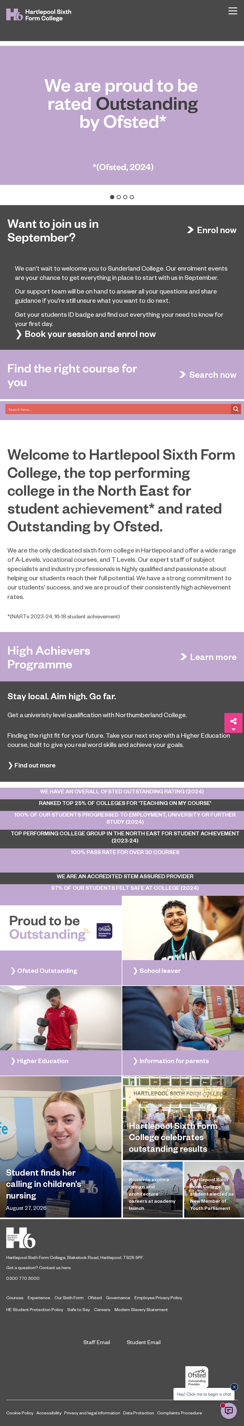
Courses (15, 1297)
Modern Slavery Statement (141, 1309)
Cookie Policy (19, 1412)
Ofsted (95, 1297)
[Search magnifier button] (236, 409)
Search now (213, 374)
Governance (118, 1297)
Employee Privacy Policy (158, 1297)
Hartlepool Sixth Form (122, 1237)
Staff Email (96, 1341)
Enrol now (217, 230)
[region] (122, 123)
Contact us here (55, 1267)
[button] (112, 197)
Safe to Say (78, 1309)
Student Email (144, 1341)
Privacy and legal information (92, 1412)
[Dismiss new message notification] (234, 1387)
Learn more (213, 657)
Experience (39, 1297)
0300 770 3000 (23, 1278)
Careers (102, 1309)
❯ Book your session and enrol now (85, 333)
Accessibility (48, 1412)
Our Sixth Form (69, 1297)
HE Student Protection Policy (34, 1309)
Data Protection (138, 1412)
